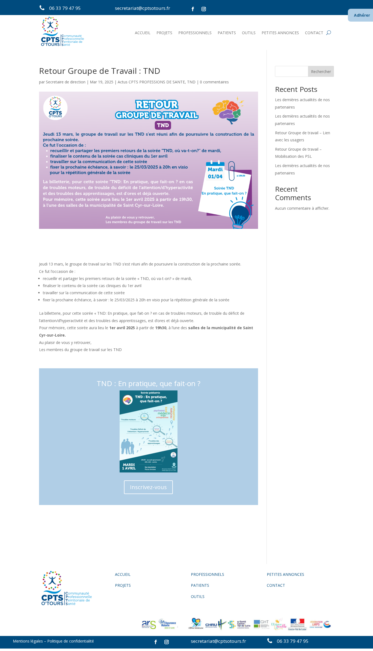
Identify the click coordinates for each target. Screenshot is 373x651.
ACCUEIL (142, 32)
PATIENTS (227, 32)
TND (191, 81)
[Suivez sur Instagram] (203, 9)
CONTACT (314, 32)
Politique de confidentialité (71, 641)
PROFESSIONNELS (195, 32)
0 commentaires (214, 81)
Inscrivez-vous (148, 487)
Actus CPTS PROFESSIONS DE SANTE (151, 81)
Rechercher (321, 71)
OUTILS (249, 32)
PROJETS (164, 32)
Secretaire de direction (65, 81)
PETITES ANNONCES (280, 32)
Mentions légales (28, 641)
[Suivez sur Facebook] (192, 9)
